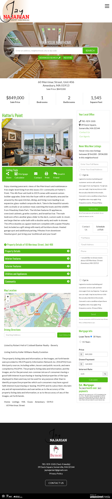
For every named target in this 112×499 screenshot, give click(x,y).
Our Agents (84, 136)
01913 (50, 401)
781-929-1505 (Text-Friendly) (56, 464)
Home (7, 401)
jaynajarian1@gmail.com (56, 470)
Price (81, 349)
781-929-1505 (88, 121)
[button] (90, 50)
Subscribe (93, 208)
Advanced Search (48, 57)
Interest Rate (85, 369)
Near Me (68, 57)
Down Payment (87, 359)
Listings (15, 401)
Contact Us (84, 132)
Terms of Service (88, 322)
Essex (30, 401)
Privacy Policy (97, 203)
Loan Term (84, 336)
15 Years (86, 342)
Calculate (93, 379)
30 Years (97, 336)
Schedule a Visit (100, 228)
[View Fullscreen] (8, 307)
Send (93, 314)
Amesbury (40, 401)
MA (23, 401)
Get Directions (64, 335)
